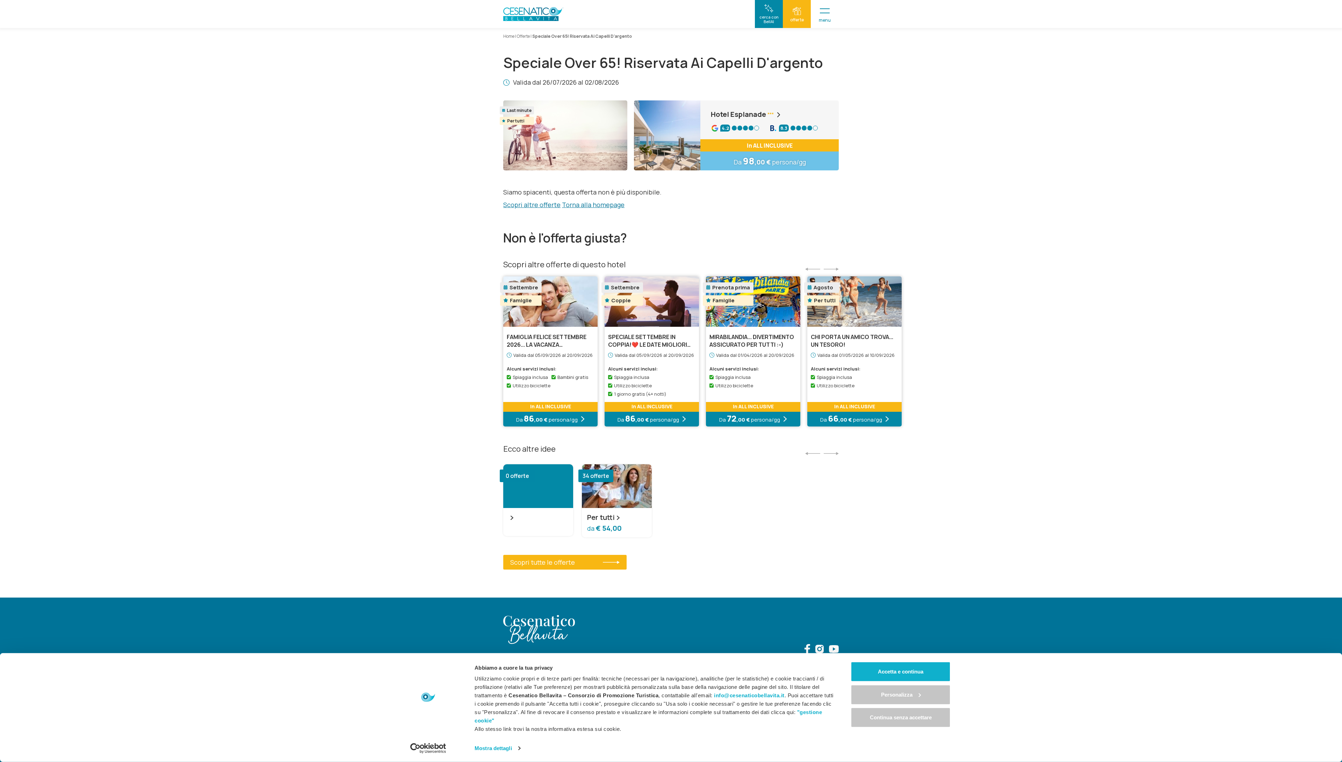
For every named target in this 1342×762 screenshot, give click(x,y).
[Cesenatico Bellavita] (533, 14)
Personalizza (896, 694)
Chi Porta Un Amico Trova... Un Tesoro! (852, 340)
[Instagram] (819, 650)
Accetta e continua (900, 672)
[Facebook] (807, 650)
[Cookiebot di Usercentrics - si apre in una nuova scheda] (428, 748)
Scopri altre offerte (532, 204)
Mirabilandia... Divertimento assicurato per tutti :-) (751, 340)
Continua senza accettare (901, 717)
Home (508, 36)
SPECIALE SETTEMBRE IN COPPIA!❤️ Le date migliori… (649, 340)
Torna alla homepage (593, 204)
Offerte (523, 36)
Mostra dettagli (493, 748)
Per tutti (601, 517)
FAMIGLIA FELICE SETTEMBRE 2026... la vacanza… (546, 340)
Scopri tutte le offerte (542, 562)
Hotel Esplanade (738, 114)
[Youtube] (834, 650)
